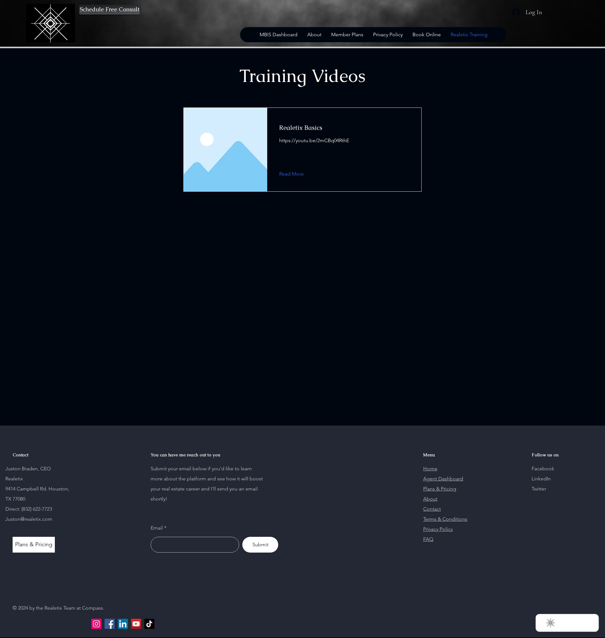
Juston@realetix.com (28, 519)
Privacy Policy (438, 529)
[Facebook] (110, 624)
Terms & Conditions (445, 519)
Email (157, 528)
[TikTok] (149, 624)
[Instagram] (96, 624)
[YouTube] (136, 624)
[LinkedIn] (123, 624)
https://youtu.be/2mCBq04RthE (314, 140)
